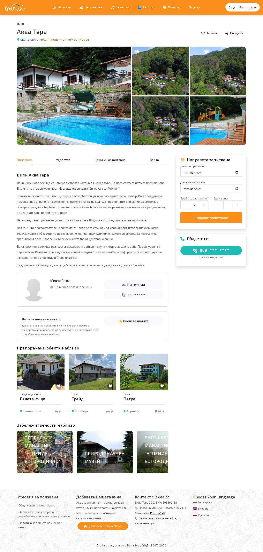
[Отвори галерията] (131, 96)
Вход (231, 7)
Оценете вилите (135, 321)
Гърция (148, 7)
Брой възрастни (194, 198)
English (203, 508)
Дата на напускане (193, 182)
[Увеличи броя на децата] (237, 204)
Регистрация (248, 7)
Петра (129, 398)
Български (205, 502)
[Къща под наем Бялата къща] (41, 372)
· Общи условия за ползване (36, 505)
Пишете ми (135, 284)
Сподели (236, 33)
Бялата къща (32, 398)
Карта (154, 160)
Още (192, 7)
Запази (211, 33)
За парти (122, 7)
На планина (93, 7)
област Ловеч (78, 39)
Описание (24, 160)
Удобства (63, 160)
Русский (203, 515)
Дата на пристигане (193, 166)
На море (64, 7)
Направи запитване (211, 217)
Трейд (78, 398)
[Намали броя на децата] (219, 204)
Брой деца (221, 198)
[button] (163, 387)
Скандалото (29, 39)
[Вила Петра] (144, 372)
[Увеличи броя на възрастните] (204, 204)
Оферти (173, 7)
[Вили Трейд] (92, 372)
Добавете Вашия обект (105, 526)
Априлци (81, 411)
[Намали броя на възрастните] (185, 204)
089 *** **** (135, 295)
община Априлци (53, 39)
